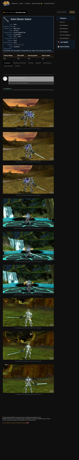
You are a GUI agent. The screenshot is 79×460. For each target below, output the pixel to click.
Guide (21, 3)
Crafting (27, 3)
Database (14, 3)
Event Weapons (64, 25)
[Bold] (10, 83)
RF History (13, 422)
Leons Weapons (64, 32)
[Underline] (14, 83)
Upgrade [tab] (38, 63)
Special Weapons (64, 38)
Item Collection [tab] (8, 66)
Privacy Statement (6, 422)
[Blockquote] (23, 83)
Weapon (12, 12)
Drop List (62, 22)
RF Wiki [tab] (17, 66)
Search (72, 12)
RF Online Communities (21, 422)
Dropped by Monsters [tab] (19, 63)
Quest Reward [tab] (47, 63)
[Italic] (12, 83)
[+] (27, 83)
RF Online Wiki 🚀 (49, 3)
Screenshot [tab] (7, 63)
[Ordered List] (19, 83)
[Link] (25, 83)
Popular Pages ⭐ (37, 3)
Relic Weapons (64, 28)
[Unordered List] (21, 83)
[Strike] (16, 83)
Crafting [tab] (30, 63)
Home (7, 12)
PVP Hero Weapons (65, 35)
